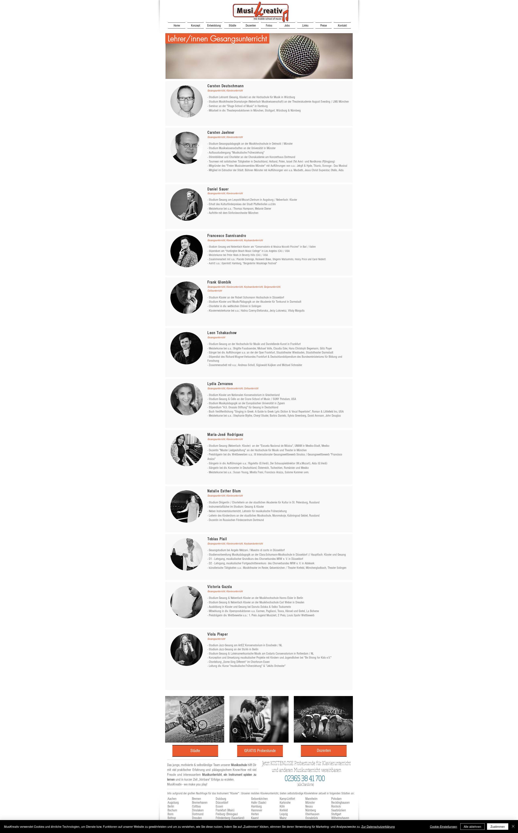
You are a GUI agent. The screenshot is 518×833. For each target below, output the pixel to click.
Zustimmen (497, 827)
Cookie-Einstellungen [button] (443, 827)
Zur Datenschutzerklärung (378, 827)
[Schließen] (513, 826)
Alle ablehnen (472, 827)
